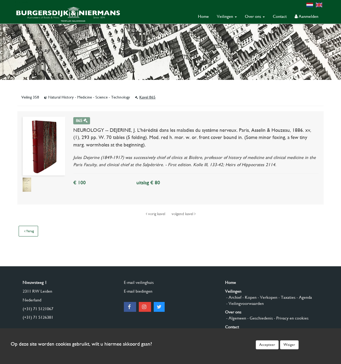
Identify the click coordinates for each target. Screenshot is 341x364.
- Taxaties (286, 297)
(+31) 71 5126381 (38, 317)
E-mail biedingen (138, 291)
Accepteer (267, 344)
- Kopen (249, 297)
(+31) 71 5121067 (38, 308)
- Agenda (303, 297)
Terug (29, 231)
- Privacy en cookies (290, 318)
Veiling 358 (30, 97)
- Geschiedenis (259, 318)
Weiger (289, 344)
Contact (280, 16)
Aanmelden (308, 16)
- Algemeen (235, 318)
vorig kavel (156, 213)
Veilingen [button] (225, 16)
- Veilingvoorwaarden (244, 303)
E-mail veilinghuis (139, 282)
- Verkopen (267, 297)
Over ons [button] (253, 16)
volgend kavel (183, 213)
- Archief (233, 297)
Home (203, 16)
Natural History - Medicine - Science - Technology (89, 97)
